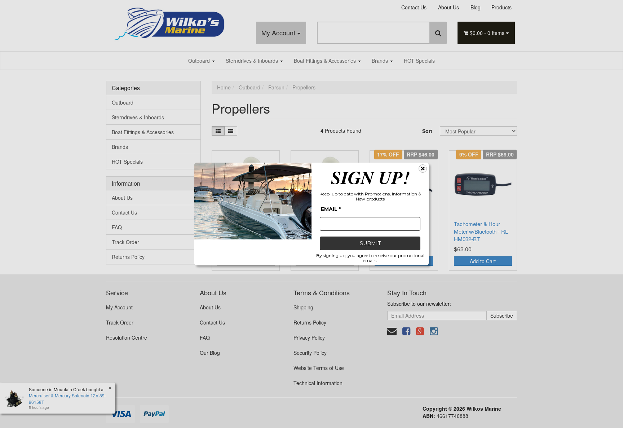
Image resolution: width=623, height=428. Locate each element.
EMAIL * (331, 209)
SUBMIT (370, 243)
